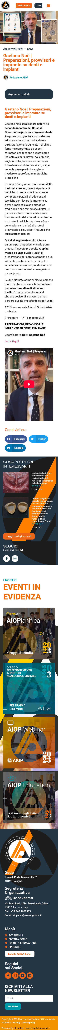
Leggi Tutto (37, 489)
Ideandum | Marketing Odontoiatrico (32, 1028)
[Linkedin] (30, 975)
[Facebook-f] (6, 558)
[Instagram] (15, 558)
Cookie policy (28, 1022)
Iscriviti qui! (12, 341)
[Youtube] (22, 975)
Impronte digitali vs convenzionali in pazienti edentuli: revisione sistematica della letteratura (42, 478)
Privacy (16, 1022)
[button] (48, 6)
